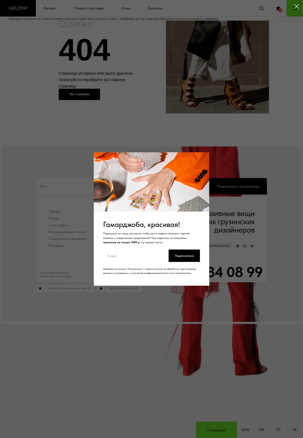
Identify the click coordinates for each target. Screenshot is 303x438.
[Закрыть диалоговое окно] (296, 6)
